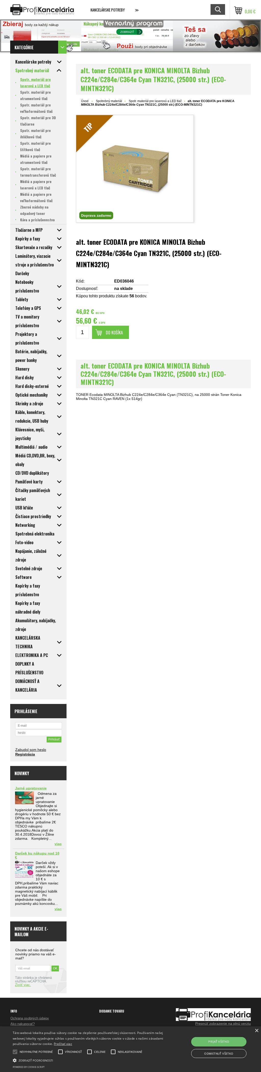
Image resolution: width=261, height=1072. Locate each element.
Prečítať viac (63, 1044)
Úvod (84, 101)
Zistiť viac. (23, 985)
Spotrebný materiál (109, 101)
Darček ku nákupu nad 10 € (37, 855)
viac (58, 844)
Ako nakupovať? (22, 1024)
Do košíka (114, 333)
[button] (89, 1060)
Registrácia (25, 754)
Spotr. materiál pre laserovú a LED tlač (155, 101)
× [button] (256, 1031)
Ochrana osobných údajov (29, 1018)
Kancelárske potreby (107, 10)
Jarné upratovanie (31, 788)
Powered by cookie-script (29, 1067)
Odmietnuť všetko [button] (218, 1053)
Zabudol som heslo (30, 750)
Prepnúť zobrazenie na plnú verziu (223, 1023)
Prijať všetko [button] (218, 1041)
